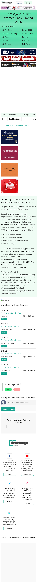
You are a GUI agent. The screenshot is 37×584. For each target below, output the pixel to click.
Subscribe (27, 474)
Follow (9, 501)
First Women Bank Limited (11, 313)
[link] (19, 2)
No (17, 389)
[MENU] (34, 2)
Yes (8, 389)
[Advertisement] (18, 88)
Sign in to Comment (9, 409)
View (4, 319)
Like (9, 474)
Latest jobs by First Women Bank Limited (16, 125)
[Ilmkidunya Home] (6, 3)
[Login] (30, 2)
